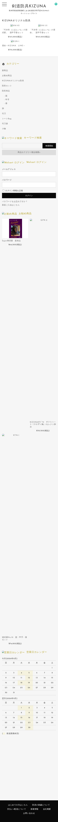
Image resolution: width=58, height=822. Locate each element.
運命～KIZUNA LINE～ (13, 46)
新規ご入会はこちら (11, 205)
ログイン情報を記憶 (14, 191)
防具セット (7, 86)
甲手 (7, 100)
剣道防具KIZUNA (29, 6)
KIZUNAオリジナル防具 (13, 81)
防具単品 (6, 91)
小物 (4, 129)
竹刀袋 (5, 124)
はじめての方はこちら (18, 805)
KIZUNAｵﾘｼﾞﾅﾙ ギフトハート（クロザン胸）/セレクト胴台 (43, 424)
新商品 (5, 71)
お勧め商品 (7, 76)
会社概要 (47, 809)
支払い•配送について (16, 809)
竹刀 (4, 114)
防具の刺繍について (41, 805)
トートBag (6, 119)
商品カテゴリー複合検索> (29, 152)
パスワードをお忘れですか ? (14, 202)
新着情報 (34, 809)
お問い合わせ (29, 813)
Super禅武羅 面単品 (11, 241)
